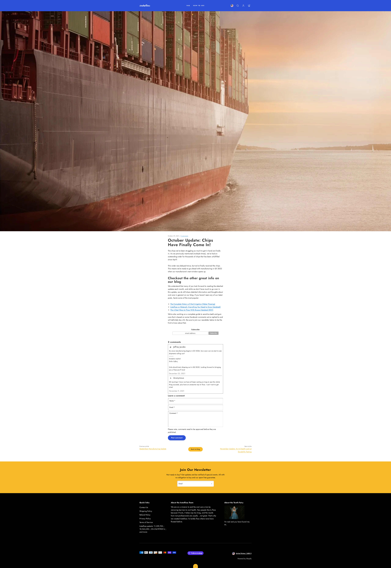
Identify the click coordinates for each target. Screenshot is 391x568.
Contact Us (143, 507)
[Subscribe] (211, 484)
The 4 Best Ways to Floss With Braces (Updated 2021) (191, 310)
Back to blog (195, 449)
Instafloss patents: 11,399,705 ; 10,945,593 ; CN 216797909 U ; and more (152, 529)
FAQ (188, 6)
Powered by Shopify (245, 559)
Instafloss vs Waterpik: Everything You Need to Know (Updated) (195, 307)
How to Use (198, 6)
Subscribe (195, 329)
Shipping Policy (145, 511)
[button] (237, 5)
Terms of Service (146, 522)
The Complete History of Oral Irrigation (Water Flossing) (192, 304)
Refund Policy (144, 515)
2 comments (184, 236)
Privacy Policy (145, 518)
